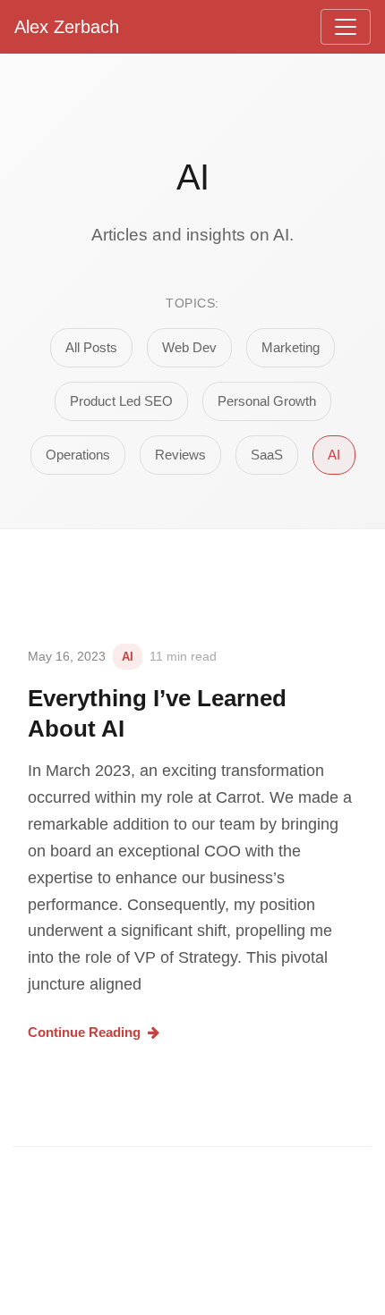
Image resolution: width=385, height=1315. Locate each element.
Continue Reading (84, 1032)
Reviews (180, 454)
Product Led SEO (121, 401)
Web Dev (189, 347)
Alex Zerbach (66, 27)
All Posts (91, 347)
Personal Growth (267, 401)
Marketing (290, 347)
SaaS (267, 454)
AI (334, 454)
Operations (78, 454)
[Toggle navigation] (346, 27)
